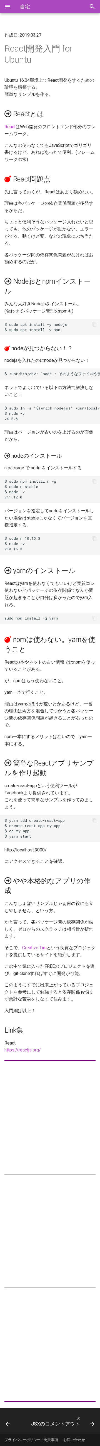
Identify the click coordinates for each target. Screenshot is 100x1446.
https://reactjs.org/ (22, 1050)
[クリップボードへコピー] (94, 324)
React (10, 126)
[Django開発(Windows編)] (13, 1421)
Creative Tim (34, 947)
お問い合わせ (74, 1440)
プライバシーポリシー (22, 1440)
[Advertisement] (50, 1117)
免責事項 (51, 1440)
